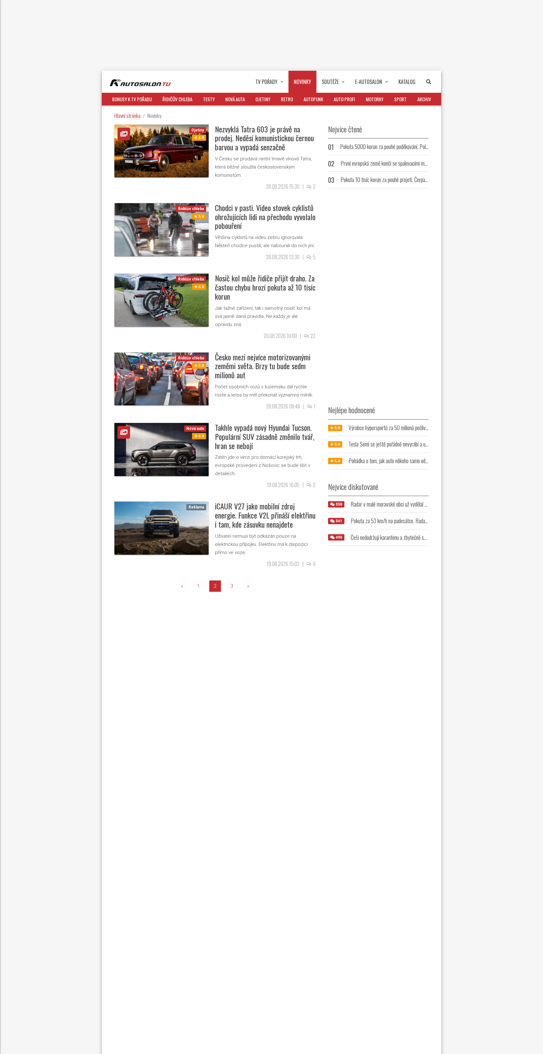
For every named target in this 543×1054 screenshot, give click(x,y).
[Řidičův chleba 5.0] (161, 229)
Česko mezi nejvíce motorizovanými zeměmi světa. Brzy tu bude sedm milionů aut (262, 366)
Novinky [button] (302, 82)
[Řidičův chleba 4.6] (161, 300)
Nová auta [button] (235, 99)
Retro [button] (287, 99)
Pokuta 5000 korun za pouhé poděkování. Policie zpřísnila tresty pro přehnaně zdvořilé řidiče (427, 146)
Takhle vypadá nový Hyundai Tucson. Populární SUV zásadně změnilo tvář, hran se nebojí (264, 436)
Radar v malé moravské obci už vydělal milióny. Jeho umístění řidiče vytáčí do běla (427, 504)
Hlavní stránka (127, 115)
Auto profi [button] (344, 99)
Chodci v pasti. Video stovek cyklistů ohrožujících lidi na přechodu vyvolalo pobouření (265, 216)
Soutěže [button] (330, 82)
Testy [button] (209, 99)
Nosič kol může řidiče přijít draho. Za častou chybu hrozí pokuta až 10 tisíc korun (265, 287)
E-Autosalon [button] (368, 82)
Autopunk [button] (313, 99)
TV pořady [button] (266, 82)
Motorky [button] (374, 99)
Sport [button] (400, 99)
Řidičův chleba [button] (177, 99)
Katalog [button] (406, 82)
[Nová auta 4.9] (161, 449)
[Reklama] (161, 528)
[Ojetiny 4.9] (161, 150)
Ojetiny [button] (262, 99)
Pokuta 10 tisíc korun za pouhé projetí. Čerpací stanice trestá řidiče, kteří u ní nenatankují (424, 179)
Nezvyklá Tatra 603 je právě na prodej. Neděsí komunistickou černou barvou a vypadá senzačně (264, 138)
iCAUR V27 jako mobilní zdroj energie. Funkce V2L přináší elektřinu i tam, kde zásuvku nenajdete (265, 515)
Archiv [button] (424, 99)
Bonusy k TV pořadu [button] (132, 99)
